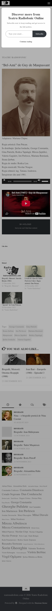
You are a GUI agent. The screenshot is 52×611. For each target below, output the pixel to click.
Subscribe (39, 33)
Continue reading (26, 41)
